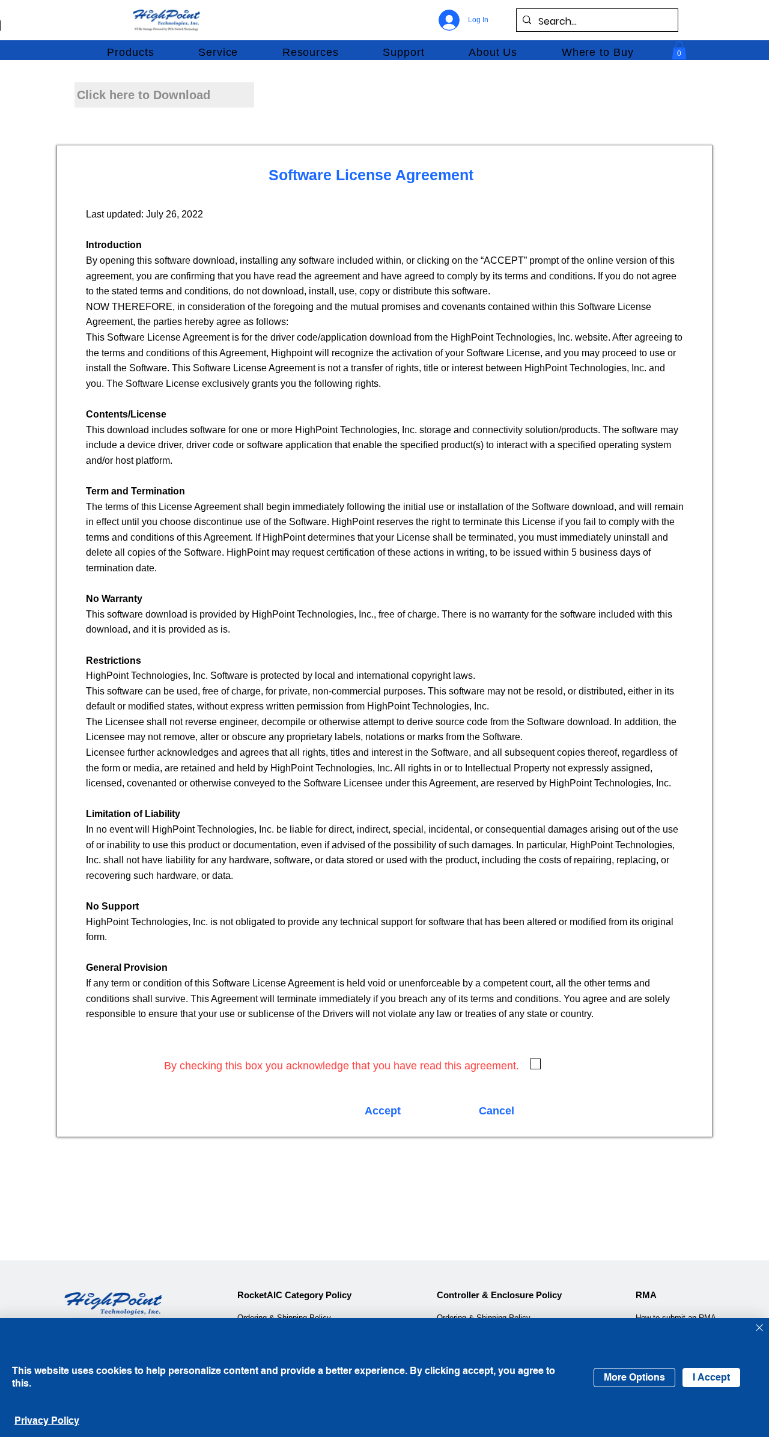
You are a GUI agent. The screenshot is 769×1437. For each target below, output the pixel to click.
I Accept (711, 1377)
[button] (131, 52)
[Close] (759, 1328)
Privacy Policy (46, 1420)
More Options (634, 1377)
